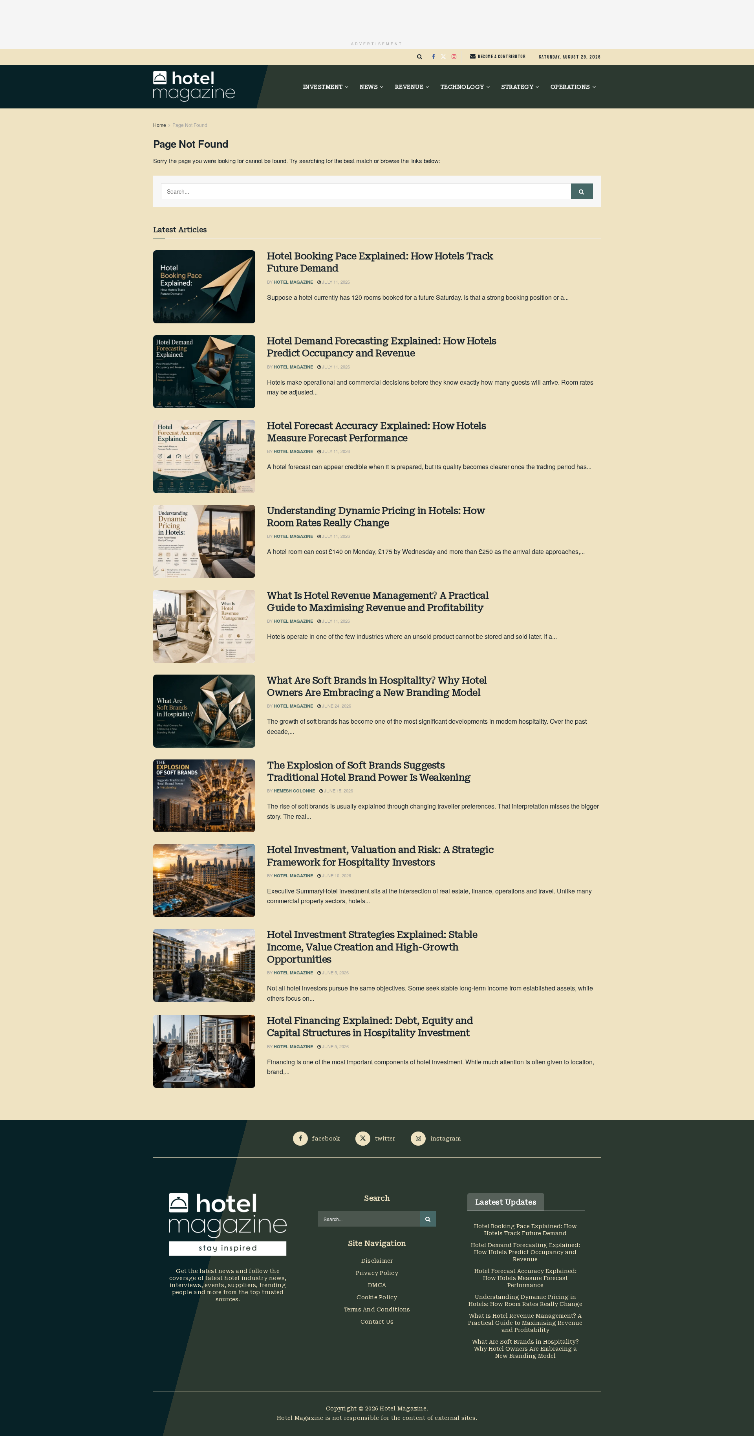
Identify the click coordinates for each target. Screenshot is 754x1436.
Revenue (409, 87)
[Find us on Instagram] (454, 57)
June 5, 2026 (335, 972)
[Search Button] (419, 57)
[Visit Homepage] (194, 87)
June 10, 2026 (336, 875)
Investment (323, 87)
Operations (570, 87)
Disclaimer (377, 1261)
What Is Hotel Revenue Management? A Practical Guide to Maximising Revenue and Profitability (378, 601)
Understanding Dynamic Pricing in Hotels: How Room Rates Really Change (376, 516)
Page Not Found (189, 124)
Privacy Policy (377, 1273)
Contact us (377, 1322)
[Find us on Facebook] (433, 57)
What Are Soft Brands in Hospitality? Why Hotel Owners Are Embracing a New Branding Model (377, 686)
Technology (462, 87)
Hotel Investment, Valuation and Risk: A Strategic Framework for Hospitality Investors (380, 855)
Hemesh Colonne (294, 791)
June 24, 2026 (336, 705)
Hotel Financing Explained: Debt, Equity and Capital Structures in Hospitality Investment (370, 1026)
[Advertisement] (377, 17)
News (369, 87)
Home (159, 124)
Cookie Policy (377, 1297)
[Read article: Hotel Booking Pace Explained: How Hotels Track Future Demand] (204, 286)
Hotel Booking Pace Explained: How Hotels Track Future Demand (380, 262)
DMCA (377, 1285)
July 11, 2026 (335, 282)
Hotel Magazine (293, 282)
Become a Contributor (501, 56)
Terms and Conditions (377, 1309)
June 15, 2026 (338, 790)
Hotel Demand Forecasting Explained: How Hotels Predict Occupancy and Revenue (381, 347)
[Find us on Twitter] (443, 57)
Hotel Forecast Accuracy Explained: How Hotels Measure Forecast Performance (376, 432)
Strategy (517, 87)
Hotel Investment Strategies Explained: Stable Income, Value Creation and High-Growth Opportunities (372, 947)
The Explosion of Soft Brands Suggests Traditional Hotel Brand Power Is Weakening (369, 771)
